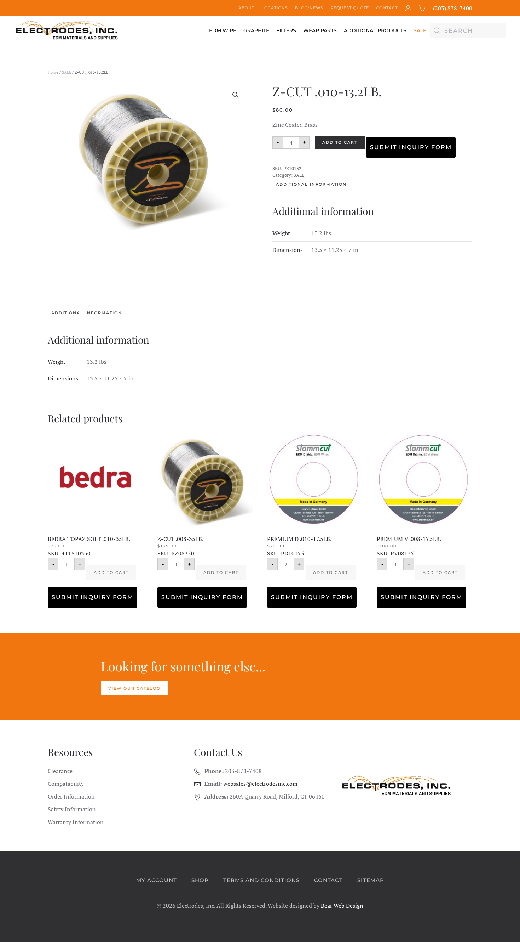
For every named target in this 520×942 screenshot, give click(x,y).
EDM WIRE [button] (222, 30)
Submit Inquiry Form (411, 147)
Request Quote (349, 7)
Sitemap (370, 880)
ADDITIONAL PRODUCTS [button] (375, 30)
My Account (156, 880)
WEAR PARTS (320, 30)
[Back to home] (67, 30)
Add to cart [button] (111, 572)
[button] (235, 95)
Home (53, 72)
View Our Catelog (134, 688)
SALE (420, 30)
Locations (274, 7)
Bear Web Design (342, 905)
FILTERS (286, 30)
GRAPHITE (256, 30)
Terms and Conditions (261, 880)
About (246, 7)
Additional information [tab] (311, 184)
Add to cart (339, 142)
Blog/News (309, 7)
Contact (387, 7)
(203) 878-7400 (452, 8)
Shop (200, 880)
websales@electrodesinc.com (260, 784)
